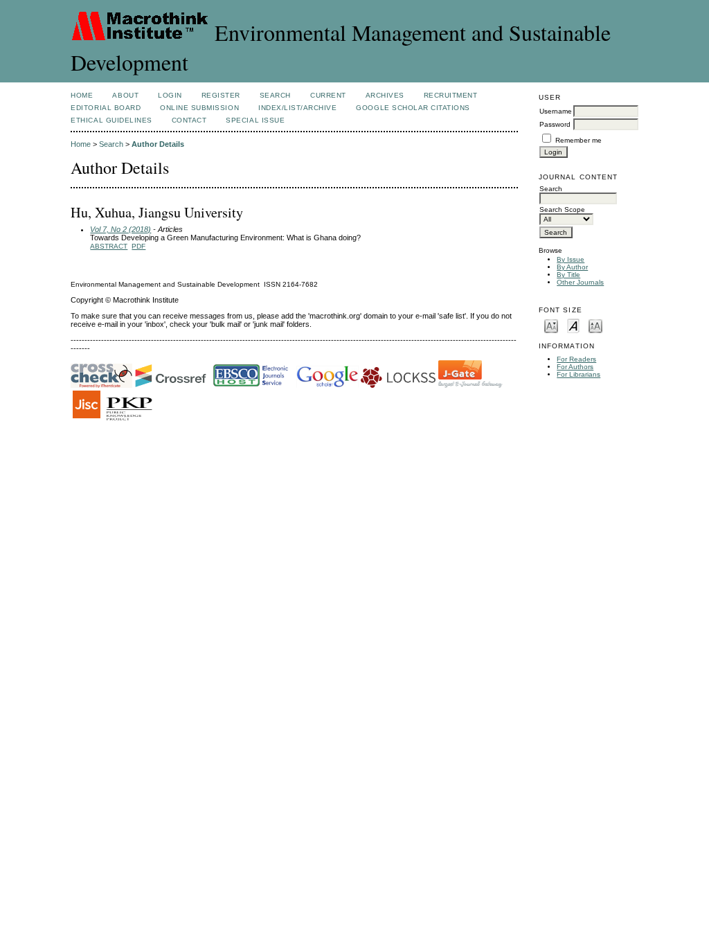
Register (220, 95)
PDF (138, 246)
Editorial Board (106, 107)
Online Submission (199, 107)
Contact (189, 120)
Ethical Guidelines (111, 120)
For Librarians (578, 374)
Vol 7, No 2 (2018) (120, 229)
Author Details (158, 144)
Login (170, 95)
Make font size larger (595, 325)
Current (328, 95)
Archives (385, 95)
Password (555, 124)
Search (275, 95)
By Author (572, 267)
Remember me (578, 140)
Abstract (108, 246)
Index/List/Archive (297, 107)
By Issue (570, 259)
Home (82, 95)
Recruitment (451, 95)
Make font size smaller (551, 325)
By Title (568, 274)
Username (555, 111)
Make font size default (573, 325)
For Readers (576, 359)
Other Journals (580, 282)
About (125, 95)
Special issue (255, 120)
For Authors (575, 367)
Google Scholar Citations (412, 107)
